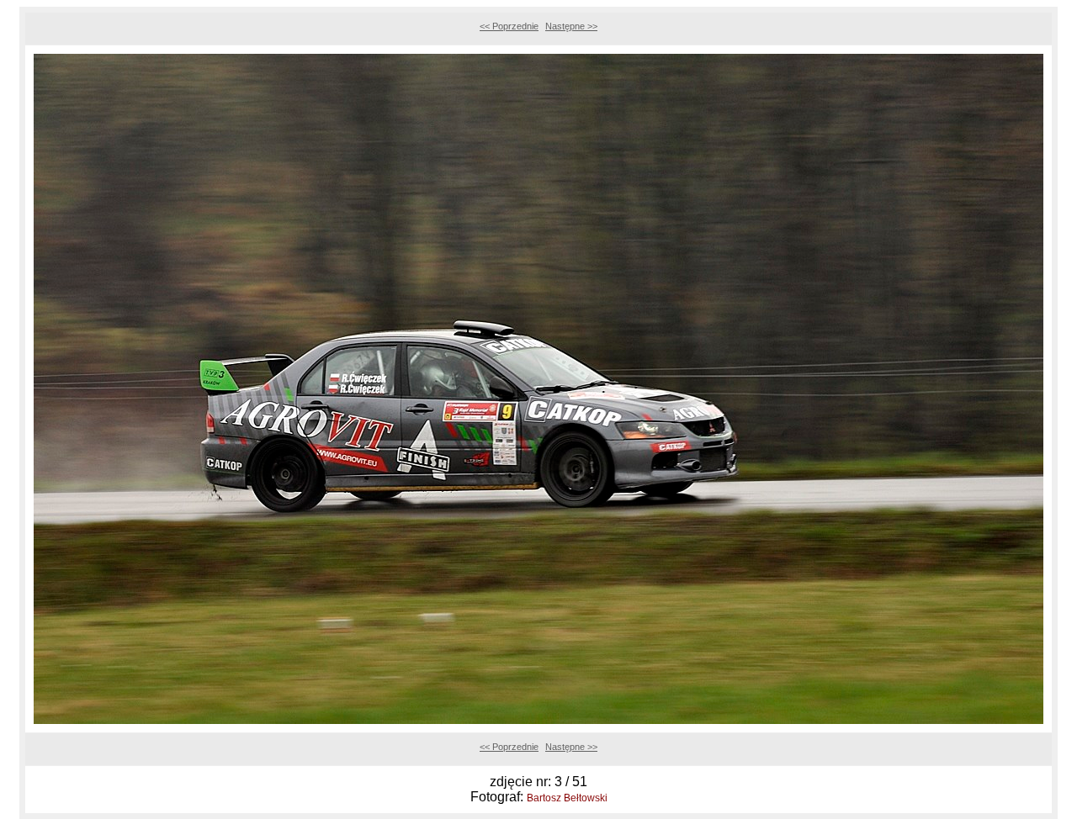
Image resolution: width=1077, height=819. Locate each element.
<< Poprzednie (509, 26)
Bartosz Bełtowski (567, 798)
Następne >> (571, 26)
